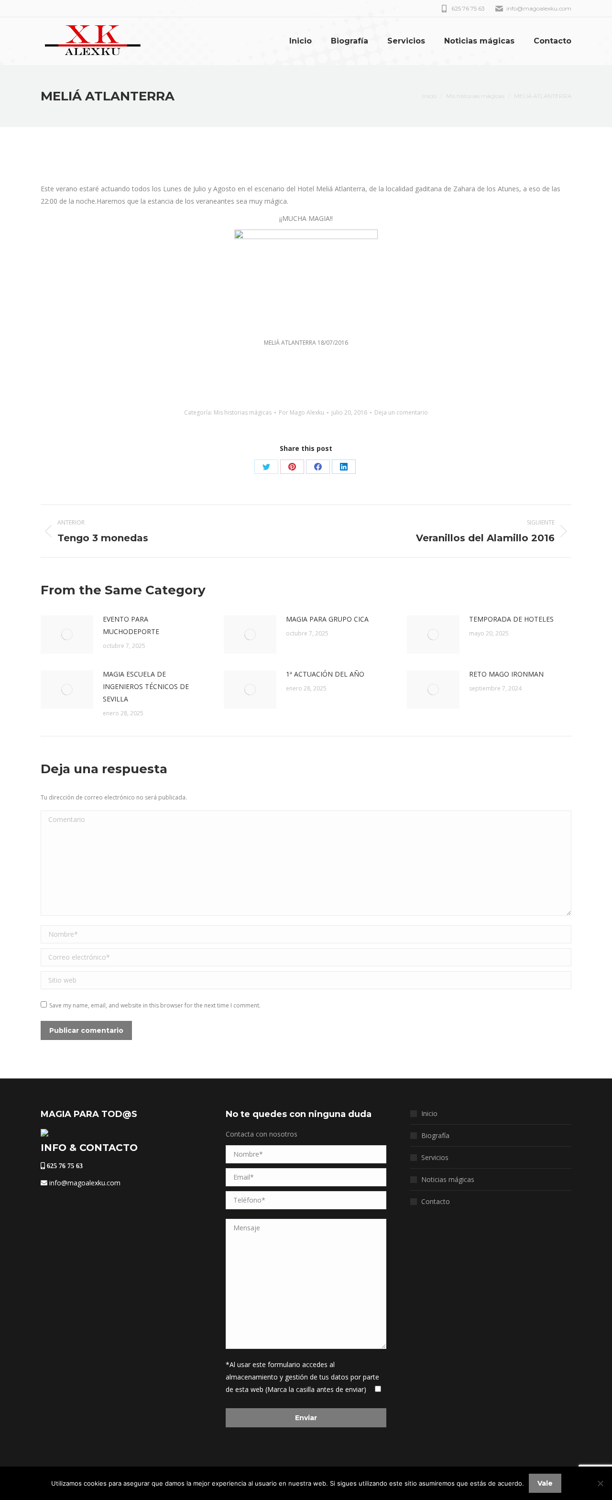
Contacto (435, 1201)
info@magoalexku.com (83, 1182)
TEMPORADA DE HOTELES (511, 619)
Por (301, 412)
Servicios (434, 1157)
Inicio (429, 1113)
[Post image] (67, 634)
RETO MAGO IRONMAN (506, 674)
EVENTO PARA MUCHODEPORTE (131, 625)
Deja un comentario (401, 412)
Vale (545, 1483)
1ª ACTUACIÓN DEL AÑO (325, 674)
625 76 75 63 (64, 1165)
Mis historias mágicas (243, 412)
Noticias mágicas (447, 1179)
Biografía (435, 1135)
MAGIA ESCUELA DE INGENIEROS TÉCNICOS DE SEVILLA (146, 686)
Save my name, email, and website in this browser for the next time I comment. (155, 1005)
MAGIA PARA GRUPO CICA (327, 619)
